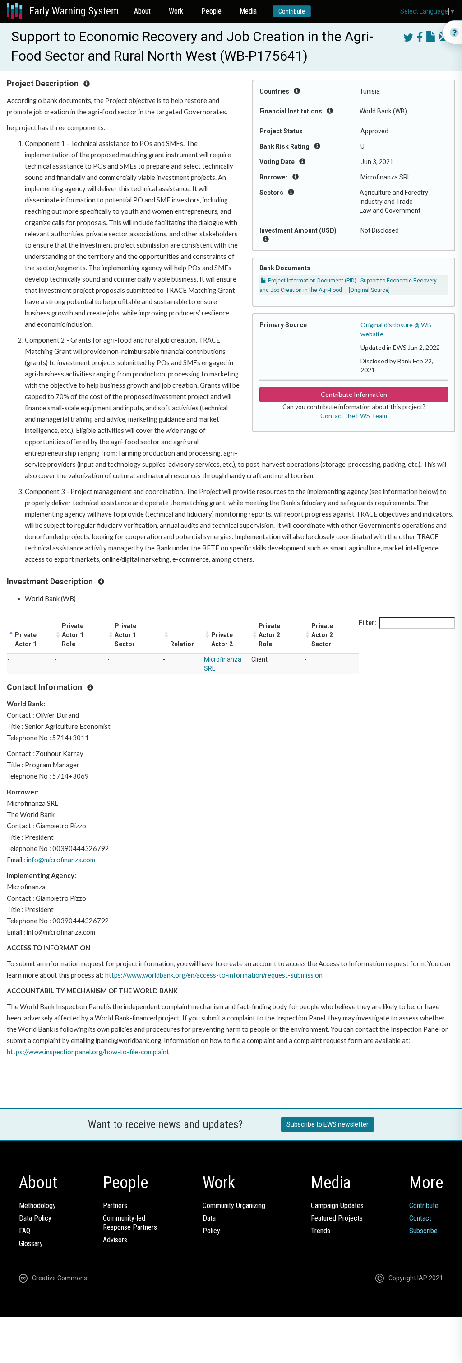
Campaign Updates (337, 1205)
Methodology (37, 1205)
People (211, 11)
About (142, 11)
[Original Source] (369, 290)
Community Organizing (234, 1205)
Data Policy (35, 1218)
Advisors (115, 1240)
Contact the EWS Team (353, 415)
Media (248, 11)
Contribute (291, 11)
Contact (420, 1218)
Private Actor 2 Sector (322, 635)
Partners (115, 1205)
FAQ (24, 1231)
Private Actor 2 (222, 639)
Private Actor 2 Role (269, 635)
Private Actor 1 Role (72, 635)
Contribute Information (354, 394)
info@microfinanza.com (61, 860)
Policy (211, 1231)
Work (176, 11)
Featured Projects (337, 1218)
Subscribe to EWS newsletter (327, 1124)
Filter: (367, 622)
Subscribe (423, 1231)
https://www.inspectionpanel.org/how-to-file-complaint (88, 1052)
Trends (320, 1231)
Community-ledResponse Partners (130, 1222)
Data (209, 1218)
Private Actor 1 (26, 639)
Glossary (31, 1243)
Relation (182, 644)
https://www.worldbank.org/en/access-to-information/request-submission (214, 975)
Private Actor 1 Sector (125, 635)
